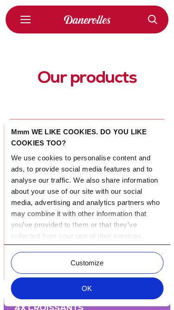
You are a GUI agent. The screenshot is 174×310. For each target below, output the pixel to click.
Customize (87, 263)
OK (87, 288)
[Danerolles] (87, 19)
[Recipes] (152, 19)
